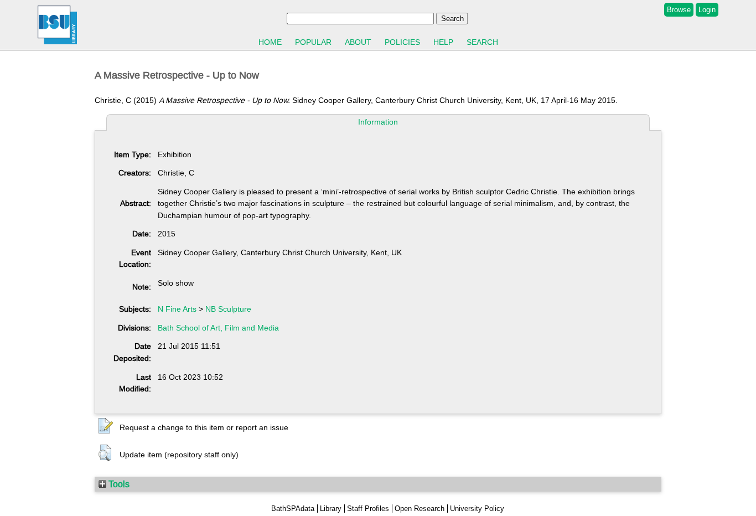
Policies (402, 42)
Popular (313, 42)
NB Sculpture (228, 309)
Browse (679, 10)
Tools (118, 484)
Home (270, 42)
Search (482, 42)
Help (443, 42)
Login (707, 10)
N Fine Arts (177, 309)
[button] (106, 426)
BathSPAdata (292, 508)
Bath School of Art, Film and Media (218, 327)
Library (330, 508)
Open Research (419, 508)
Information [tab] (378, 121)
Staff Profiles (368, 508)
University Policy (477, 508)
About (358, 42)
